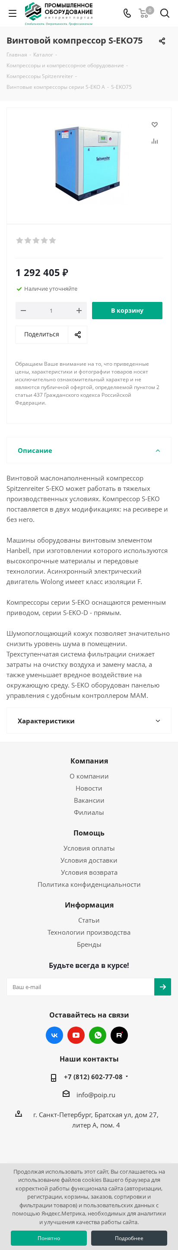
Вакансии (89, 800)
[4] (45, 240)
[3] (36, 240)
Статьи (89, 920)
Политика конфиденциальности (89, 884)
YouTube (76, 1035)
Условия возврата (89, 872)
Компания (89, 761)
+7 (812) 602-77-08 (93, 1076)
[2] (28, 240)
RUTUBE (119, 1035)
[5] (53, 240)
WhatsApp (97, 1035)
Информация (89, 905)
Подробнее (129, 1238)
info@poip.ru (95, 1094)
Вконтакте (54, 1035)
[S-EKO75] (89, 162)
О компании (89, 776)
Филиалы (89, 812)
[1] (20, 240)
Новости (89, 788)
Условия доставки (89, 860)
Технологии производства (89, 932)
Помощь (89, 833)
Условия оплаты (89, 848)
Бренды (89, 944)
